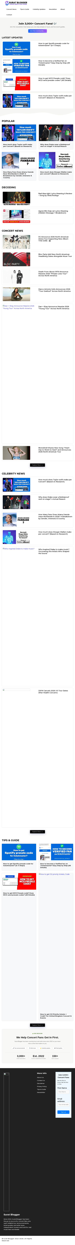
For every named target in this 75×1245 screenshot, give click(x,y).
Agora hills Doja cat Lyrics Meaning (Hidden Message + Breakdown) (53, 212)
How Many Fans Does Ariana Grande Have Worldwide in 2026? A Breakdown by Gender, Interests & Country (18, 175)
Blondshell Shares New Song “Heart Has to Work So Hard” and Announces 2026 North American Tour (54, 450)
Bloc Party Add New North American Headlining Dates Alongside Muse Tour (55, 255)
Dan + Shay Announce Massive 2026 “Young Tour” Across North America (53, 308)
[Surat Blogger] (16, 3)
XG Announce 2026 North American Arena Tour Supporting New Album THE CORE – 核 (53, 239)
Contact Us (41, 1080)
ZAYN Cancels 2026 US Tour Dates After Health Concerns (53, 692)
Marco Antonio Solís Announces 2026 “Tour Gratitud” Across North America (54, 290)
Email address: (61, 1100)
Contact (9, 15)
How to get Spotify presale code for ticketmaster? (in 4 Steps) (53, 44)
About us (40, 1077)
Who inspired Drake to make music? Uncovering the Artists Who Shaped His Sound (53, 551)
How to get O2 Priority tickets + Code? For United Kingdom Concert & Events (56, 1016)
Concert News (11, 9)
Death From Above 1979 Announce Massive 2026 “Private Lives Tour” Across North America (53, 274)
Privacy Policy (42, 1086)
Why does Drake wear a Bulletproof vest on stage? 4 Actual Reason (55, 145)
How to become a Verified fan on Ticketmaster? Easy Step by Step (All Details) (54, 63)
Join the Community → (37, 31)
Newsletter (53, 9)
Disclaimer (41, 1083)
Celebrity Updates (39, 9)
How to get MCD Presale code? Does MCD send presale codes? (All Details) (54, 79)
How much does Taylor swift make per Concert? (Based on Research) (55, 97)
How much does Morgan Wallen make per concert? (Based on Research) (56, 173)
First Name (62, 1088)
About (62, 9)
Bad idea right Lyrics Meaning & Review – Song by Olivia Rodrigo (55, 195)
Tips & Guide (24, 9)
